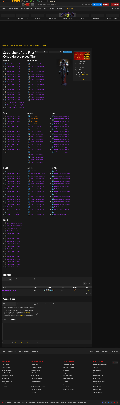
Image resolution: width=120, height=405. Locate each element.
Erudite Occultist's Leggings (61, 116)
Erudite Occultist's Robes (13, 116)
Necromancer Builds (99, 381)
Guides (52, 8)
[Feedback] (115, 8)
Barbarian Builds (98, 375)
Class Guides (5, 364)
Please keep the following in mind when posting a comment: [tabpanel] (21, 325)
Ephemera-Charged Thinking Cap (15, 102)
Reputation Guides (36, 378)
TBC (33, 1)
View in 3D (59, 52)
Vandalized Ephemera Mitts (61, 209)
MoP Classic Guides (37, 362)
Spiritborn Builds (98, 392)
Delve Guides (6, 367)
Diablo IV (53, 1)
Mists (41, 1)
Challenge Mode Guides (38, 386)
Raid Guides (5, 378)
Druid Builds (96, 378)
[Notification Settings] (112, 8)
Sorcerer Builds (97, 389)
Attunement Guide (68, 364)
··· (45, 1)
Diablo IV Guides (98, 362)
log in (16, 342)
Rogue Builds (97, 386)
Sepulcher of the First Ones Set (37, 45)
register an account (23, 342)
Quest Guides (35, 375)
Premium (63, 402)
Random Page (54, 402)
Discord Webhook (26, 8)
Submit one (85, 74)
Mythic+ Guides (6, 373)
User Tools (17, 402)
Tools (91, 351)
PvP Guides (66, 381)
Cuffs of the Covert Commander (39, 171)
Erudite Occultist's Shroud (13, 231)
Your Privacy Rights (42, 402)
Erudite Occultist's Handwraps (62, 171)
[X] (105, 402)
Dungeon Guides (35, 370)
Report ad (116, 347)
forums (22, 315)
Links (52, 52)
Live (23, 4)
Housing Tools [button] (13, 8)
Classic (25, 1)
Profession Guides (7, 375)
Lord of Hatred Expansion (100, 364)
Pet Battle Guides (36, 381)
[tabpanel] (47, 288)
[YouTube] (114, 402)
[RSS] (117, 402)
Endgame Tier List (98, 370)
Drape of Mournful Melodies (14, 223)
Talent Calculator (7, 381)
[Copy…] (84, 283)
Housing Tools (12, 351)
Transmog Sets (14, 45)
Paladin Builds (97, 384)
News (4, 8)
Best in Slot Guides (68, 367)
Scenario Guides (35, 384)
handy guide (27, 312)
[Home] (11, 4)
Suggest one (84, 79)
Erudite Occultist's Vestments (9, 290)
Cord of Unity (34, 116)
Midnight (4, 386)
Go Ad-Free (70, 8)
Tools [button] (45, 8)
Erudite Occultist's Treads (13, 171)
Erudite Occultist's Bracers (37, 178)
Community (60, 8)
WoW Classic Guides (69, 362)
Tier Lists (5, 384)
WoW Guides (6, 362)
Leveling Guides (6, 370)
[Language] (118, 8)
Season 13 (96, 367)
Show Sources (67, 52)
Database (38, 8)
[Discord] (103, 402)
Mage (20, 45)
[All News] (3, 1)
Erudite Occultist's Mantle (37, 64)
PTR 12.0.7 (32, 4)
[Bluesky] (108, 402)
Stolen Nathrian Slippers (13, 209)
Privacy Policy (72, 402)
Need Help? (8, 402)
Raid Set (26, 45)
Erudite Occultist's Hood (13, 64)
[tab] (7, 279)
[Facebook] (111, 402)
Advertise (32, 402)
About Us (24, 402)
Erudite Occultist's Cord (37, 126)
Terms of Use (82, 402)
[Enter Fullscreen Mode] (109, 8)
